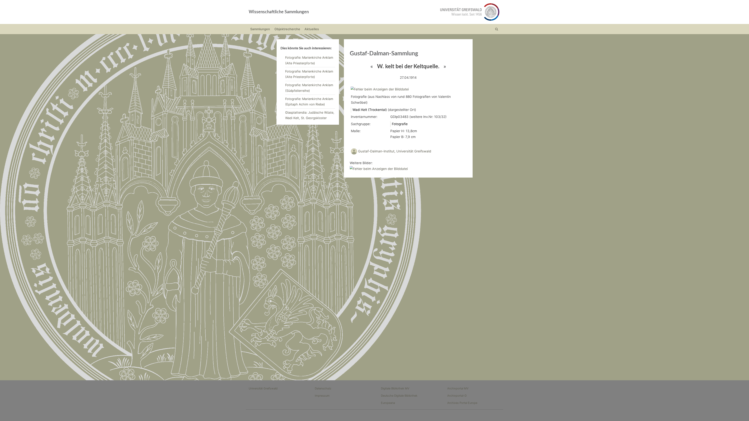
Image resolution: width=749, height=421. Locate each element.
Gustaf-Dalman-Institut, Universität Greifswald (394, 151)
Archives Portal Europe (462, 402)
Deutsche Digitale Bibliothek (399, 395)
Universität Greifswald (263, 388)
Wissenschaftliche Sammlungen (279, 12)
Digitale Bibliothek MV (395, 388)
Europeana (388, 402)
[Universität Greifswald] (430, 12)
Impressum (322, 395)
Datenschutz (323, 388)
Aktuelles (311, 29)
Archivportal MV (458, 388)
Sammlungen (260, 29)
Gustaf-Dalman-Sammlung (384, 54)
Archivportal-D (457, 395)
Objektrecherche (287, 29)
